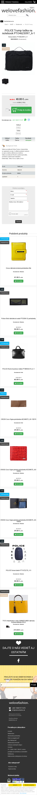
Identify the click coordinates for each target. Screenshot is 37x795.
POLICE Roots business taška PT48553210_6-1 (18, 369)
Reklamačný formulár (13, 742)
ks (9, 110)
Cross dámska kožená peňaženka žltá (18, 268)
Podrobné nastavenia (29, 785)
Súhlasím (15, 785)
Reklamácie (11, 733)
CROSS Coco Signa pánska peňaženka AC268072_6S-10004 (18, 520)
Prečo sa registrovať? (13, 738)
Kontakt (10, 731)
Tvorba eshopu (13, 718)
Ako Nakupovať (12, 740)
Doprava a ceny (12, 766)
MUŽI (11, 24)
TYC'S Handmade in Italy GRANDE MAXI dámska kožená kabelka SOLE (19, 621)
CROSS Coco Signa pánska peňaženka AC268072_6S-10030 (18, 470)
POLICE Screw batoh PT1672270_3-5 (18, 570)
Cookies (10, 747)
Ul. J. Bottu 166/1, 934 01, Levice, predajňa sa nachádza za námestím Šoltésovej (17, 752)
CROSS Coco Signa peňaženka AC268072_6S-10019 (18, 419)
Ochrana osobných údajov (15, 745)
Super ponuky (12, 769)
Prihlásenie (8, 2)
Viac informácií (23, 793)
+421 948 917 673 (17, 120)
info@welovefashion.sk (18, 710)
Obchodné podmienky (14, 735)
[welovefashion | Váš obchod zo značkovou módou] (18, 11)
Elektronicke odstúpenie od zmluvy (17, 756)
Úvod (6, 24)
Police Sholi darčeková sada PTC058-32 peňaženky (18, 318)
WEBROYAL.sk (13, 720)
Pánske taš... (19, 24)
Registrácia (15, 2)
